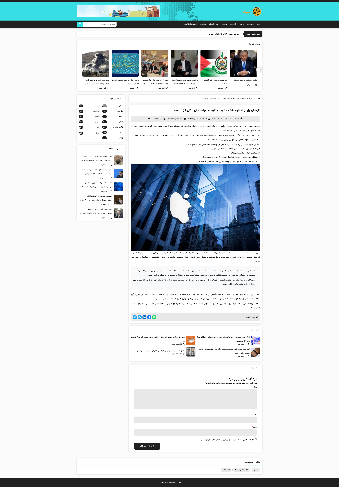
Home (258, 98)
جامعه (203, 24)
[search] (80, 24)
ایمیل (254, 427)
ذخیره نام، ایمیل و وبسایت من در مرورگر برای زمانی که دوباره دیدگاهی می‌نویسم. (227, 439)
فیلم (89, 127)
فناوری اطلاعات (190, 24)
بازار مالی (113, 111)
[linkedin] (144, 317)
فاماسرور (256, 470)
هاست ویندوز (169, 482)
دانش (113, 122)
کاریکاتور (113, 132)
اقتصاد (233, 24)
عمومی (250, 24)
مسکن (224, 24)
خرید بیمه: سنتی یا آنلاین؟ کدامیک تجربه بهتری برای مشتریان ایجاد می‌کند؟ (213, 34)
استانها (112, 106)
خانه (259, 24)
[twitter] (135, 317)
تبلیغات (113, 116)
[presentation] (258, 70)
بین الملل (213, 24)
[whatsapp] (154, 317)
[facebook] (149, 317)
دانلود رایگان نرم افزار (241, 470)
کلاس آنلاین (226, 470)
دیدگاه (254, 387)
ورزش (241, 24)
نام (255, 414)
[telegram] (140, 317)
